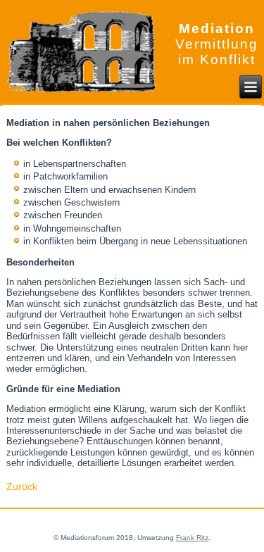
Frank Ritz (192, 537)
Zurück (21, 486)
